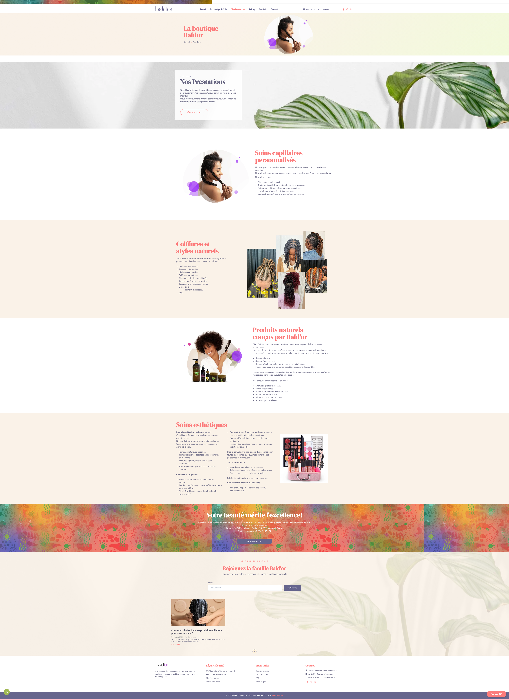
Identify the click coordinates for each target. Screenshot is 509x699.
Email (210, 582)
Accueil (203, 9)
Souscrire (292, 587)
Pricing (252, 9)
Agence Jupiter (277, 695)
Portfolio (263, 9)
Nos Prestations (238, 9)
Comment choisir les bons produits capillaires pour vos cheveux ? (196, 631)
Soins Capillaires (258, 594)
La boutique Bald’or (218, 9)
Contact (274, 9)
